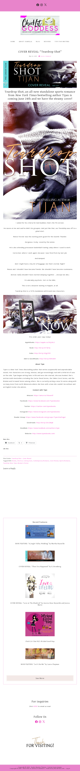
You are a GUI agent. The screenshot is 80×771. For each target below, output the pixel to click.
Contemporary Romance (41, 461)
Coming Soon (28, 461)
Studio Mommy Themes (38, 767)
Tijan (15, 463)
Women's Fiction (23, 463)
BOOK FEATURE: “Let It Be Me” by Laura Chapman (40, 664)
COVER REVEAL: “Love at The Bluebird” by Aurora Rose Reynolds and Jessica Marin (40, 604)
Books (14, 461)
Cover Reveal (54, 461)
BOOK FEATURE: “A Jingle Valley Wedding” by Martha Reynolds (40, 544)
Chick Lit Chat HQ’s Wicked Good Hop (40, 641)
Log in (68, 768)
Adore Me (26, 768)
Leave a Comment (45, 56)
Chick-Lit (20, 461)
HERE (35, 706)
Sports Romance (64, 461)
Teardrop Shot (8, 463)
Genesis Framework (38, 768)
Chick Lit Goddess (40, 25)
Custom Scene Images (55, 767)
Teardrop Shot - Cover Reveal (21, 458)
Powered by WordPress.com (55, 768)
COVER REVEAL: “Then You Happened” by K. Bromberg (40, 567)
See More (40, 678)
